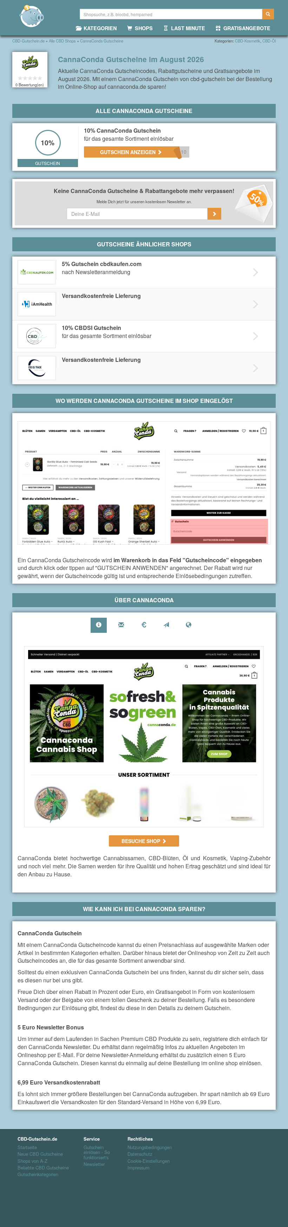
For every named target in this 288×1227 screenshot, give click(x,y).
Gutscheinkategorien (38, 1174)
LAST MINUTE (186, 28)
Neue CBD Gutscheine (40, 1154)
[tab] (99, 625)
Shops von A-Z (32, 1161)
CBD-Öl (269, 41)
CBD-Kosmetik (247, 41)
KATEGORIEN (99, 28)
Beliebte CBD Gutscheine (43, 1167)
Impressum (138, 1167)
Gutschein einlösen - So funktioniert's (97, 1152)
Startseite (27, 1147)
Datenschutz (139, 1154)
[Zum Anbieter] (144, 736)
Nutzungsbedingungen (149, 1147)
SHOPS (142, 28)
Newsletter (94, 1164)
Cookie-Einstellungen (148, 1161)
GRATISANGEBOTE (245, 28)
